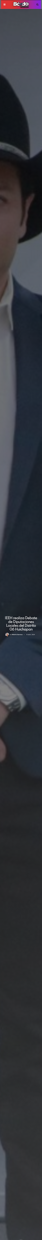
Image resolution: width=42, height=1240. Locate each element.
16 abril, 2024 (30, 634)
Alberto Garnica (17, 634)
